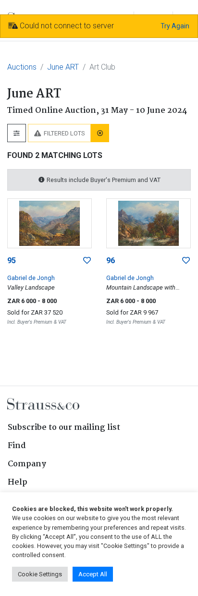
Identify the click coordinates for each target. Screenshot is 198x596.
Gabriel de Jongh (31, 277)
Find (17, 445)
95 (11, 260)
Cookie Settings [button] (40, 574)
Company (27, 464)
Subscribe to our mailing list (64, 427)
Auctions (22, 67)
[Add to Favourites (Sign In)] (87, 261)
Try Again (175, 26)
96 (110, 260)
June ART (63, 67)
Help (17, 482)
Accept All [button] (92, 574)
